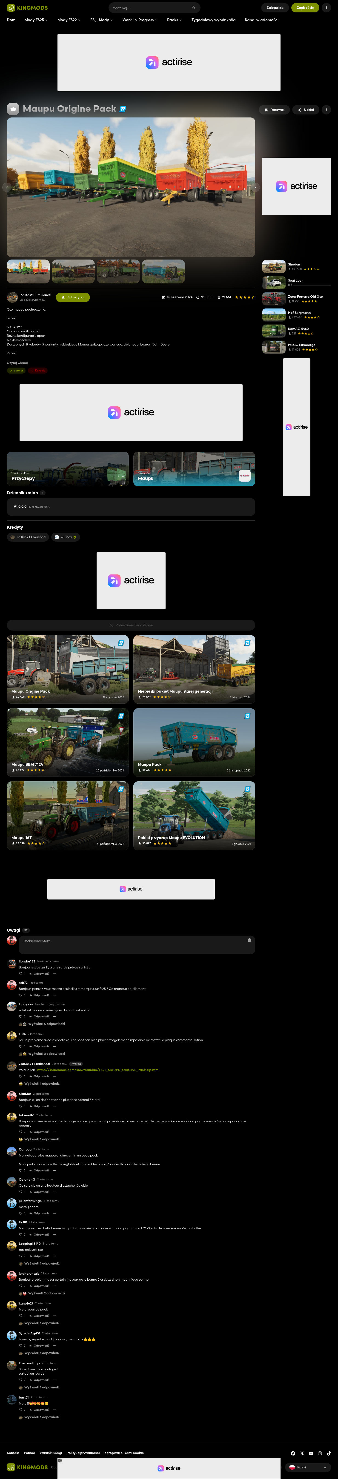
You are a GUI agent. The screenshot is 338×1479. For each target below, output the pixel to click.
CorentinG (27, 1180)
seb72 (23, 983)
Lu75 (22, 1034)
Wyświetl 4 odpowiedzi (46, 1024)
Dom (11, 19)
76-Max (66, 537)
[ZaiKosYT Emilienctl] (12, 297)
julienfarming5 (30, 1201)
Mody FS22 (67, 19)
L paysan (26, 1004)
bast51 (24, 1397)
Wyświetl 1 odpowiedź (42, 1084)
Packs (172, 19)
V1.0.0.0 (32, 507)
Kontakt (13, 1453)
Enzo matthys (29, 1363)
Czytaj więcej (17, 363)
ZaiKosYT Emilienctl (35, 295)
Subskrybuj (76, 297)
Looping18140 (30, 1244)
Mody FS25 (34, 19)
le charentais (29, 1274)
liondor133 (27, 961)
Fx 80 (23, 1222)
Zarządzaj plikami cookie (124, 1453)
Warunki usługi (51, 1453)
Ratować (277, 110)
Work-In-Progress (138, 19)
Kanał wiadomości (261, 19)
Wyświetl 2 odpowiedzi (46, 1054)
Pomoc (29, 1453)
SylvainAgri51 (29, 1333)
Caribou (25, 1149)
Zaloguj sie (275, 8)
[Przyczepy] (116, 477)
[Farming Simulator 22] (122, 109)
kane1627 (26, 1303)
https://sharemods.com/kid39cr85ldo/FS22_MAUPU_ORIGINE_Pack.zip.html (98, 1070)
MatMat (25, 1094)
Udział (309, 110)
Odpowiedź (41, 973)
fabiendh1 (26, 1115)
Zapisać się (305, 8)
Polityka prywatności (83, 1453)
